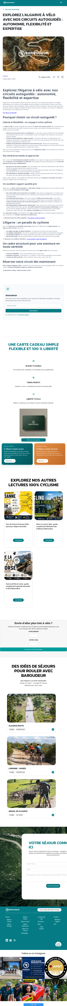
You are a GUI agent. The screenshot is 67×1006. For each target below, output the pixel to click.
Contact (56, 917)
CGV (55, 924)
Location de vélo (41, 918)
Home (7, 917)
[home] (8, 2)
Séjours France (9, 920)
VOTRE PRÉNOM (33, 631)
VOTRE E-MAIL (33, 640)
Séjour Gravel (25, 921)
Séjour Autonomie (25, 925)
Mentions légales (57, 920)
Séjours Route (25, 918)
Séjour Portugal (9, 925)
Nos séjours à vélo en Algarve (36, 218)
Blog (39, 924)
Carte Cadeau (41, 928)
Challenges (24, 933)
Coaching (41, 921)
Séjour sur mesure (25, 929)
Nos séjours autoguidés (10, 112)
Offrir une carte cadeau (33, 440)
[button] (61, 2)
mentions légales (24, 315)
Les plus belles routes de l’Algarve (37, 239)
